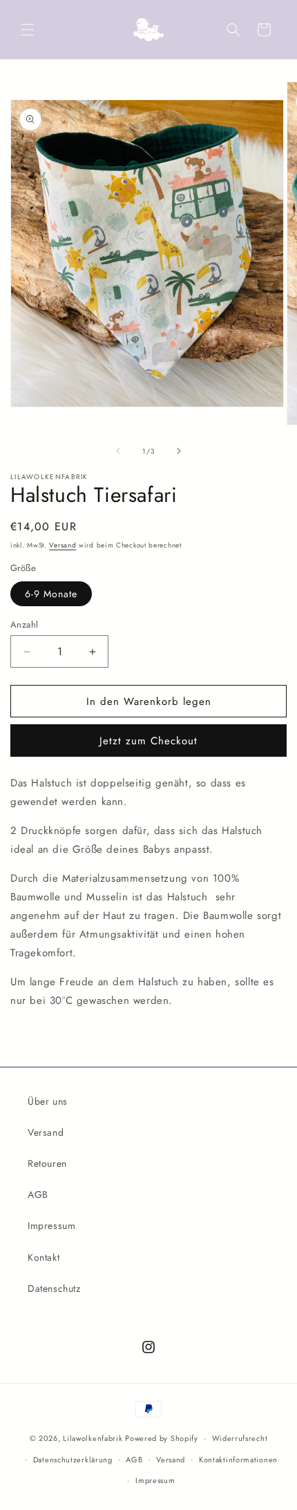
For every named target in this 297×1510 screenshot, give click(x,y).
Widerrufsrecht (240, 1438)
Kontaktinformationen (238, 1459)
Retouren (47, 1163)
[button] (27, 29)
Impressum (51, 1225)
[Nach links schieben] (118, 451)
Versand (62, 545)
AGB (38, 1194)
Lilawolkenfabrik (92, 1438)
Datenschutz (54, 1288)
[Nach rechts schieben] (179, 451)
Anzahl (24, 624)
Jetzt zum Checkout (148, 740)
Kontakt (43, 1257)
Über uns (48, 1101)
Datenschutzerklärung (73, 1459)
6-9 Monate (51, 594)
